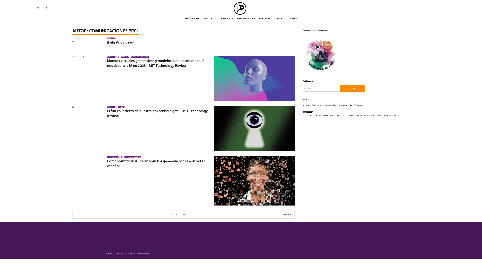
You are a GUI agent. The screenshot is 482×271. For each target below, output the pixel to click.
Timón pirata (192, 18)
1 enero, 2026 (77, 38)
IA (118, 57)
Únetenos (264, 18)
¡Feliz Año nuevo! (120, 42)
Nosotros (209, 18)
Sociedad (125, 57)
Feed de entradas (320, 105)
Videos (293, 18)
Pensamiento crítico (132, 157)
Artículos (111, 38)
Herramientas (245, 18)
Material (226, 18)
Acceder (306, 105)
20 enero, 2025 (78, 107)
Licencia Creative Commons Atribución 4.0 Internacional (372, 115)
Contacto (280, 18)
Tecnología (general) (140, 57)
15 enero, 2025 (78, 157)
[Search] (46, 7)
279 (185, 214)
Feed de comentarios (338, 105)
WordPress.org (356, 105)
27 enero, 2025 (78, 57)
